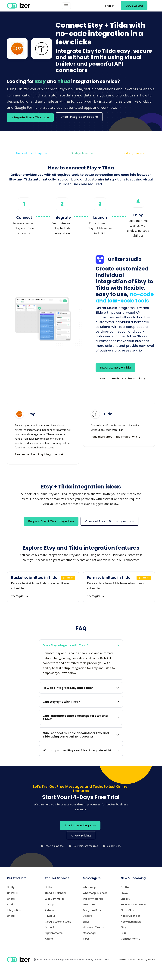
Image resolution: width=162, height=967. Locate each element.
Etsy (123, 927)
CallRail (125, 887)
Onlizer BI (12, 893)
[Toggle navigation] (66, 6)
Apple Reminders (131, 921)
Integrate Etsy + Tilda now (30, 117)
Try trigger (18, 596)
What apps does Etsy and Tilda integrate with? (77, 750)
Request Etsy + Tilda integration (51, 521)
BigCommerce (53, 933)
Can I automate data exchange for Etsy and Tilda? (75, 717)
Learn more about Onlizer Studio (121, 378)
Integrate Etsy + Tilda (115, 367)
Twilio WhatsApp (93, 898)
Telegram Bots (92, 910)
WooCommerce (54, 898)
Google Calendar (55, 893)
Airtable (50, 910)
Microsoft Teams (93, 927)
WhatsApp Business (95, 893)
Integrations (14, 910)
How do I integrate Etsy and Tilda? (68, 688)
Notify (10, 887)
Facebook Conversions (135, 904)
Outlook (50, 927)
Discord (87, 916)
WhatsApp (89, 887)
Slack (86, 921)
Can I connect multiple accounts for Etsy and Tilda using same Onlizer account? (76, 734)
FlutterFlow (127, 910)
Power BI (50, 916)
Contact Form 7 (130, 938)
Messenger (89, 933)
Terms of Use (126, 959)
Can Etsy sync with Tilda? (61, 702)
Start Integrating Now (80, 825)
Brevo (124, 893)
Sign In (109, 6)
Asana (49, 938)
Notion (49, 887)
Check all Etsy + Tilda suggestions (109, 521)
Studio (11, 904)
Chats (11, 898)
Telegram (89, 904)
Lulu (123, 933)
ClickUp (49, 904)
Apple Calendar (130, 916)
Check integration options (79, 117)
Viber (86, 938)
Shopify (125, 898)
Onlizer (11, 916)
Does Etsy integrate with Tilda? (65, 645)
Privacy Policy (146, 959)
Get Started (134, 6)
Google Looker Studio (58, 921)
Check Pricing (81, 835)
